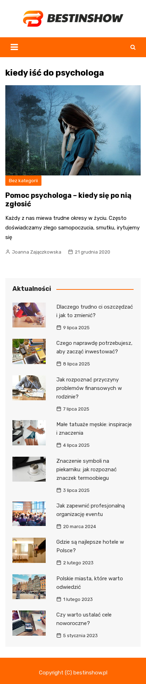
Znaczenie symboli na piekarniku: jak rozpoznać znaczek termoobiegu (86, 469)
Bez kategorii (23, 180)
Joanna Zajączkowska (36, 252)
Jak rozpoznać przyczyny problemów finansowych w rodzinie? (89, 388)
